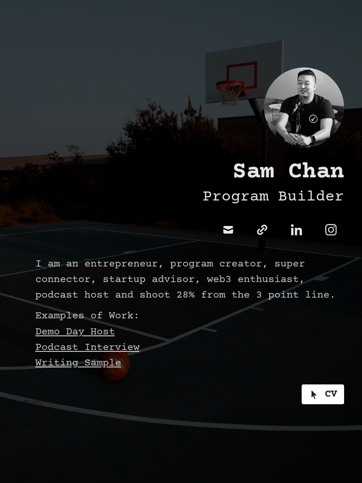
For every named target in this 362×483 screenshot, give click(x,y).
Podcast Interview (87, 348)
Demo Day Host (75, 332)
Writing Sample (78, 363)
